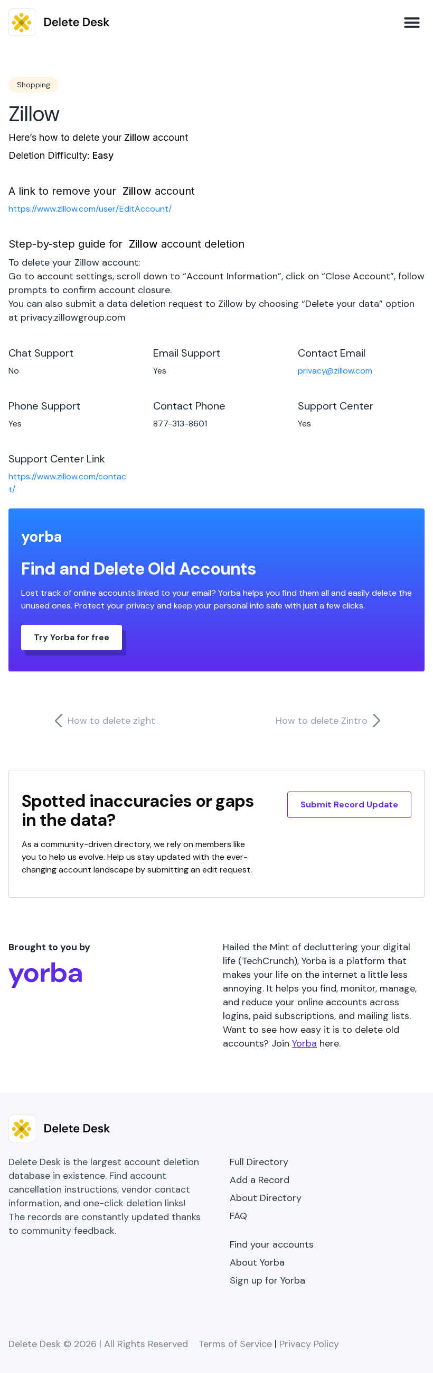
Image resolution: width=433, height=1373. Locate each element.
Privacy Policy (309, 1344)
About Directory (266, 1198)
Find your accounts (272, 1244)
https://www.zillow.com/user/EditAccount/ (90, 208)
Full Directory (259, 1162)
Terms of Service (235, 1344)
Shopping (33, 84)
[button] (412, 22)
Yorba (304, 1043)
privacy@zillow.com (335, 370)
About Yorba (257, 1262)
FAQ (238, 1216)
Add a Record (259, 1180)
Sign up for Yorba (267, 1280)
